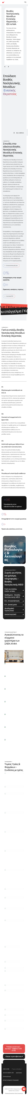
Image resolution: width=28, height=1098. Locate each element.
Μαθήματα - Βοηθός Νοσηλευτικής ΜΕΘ (12, 596)
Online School (7, 1076)
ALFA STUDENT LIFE (8, 1073)
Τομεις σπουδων (16, 1069)
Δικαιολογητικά (10, 614)
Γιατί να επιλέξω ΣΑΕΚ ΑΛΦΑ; (10, 590)
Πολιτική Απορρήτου (10, 1093)
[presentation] (5, 66)
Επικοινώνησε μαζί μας (12, 265)
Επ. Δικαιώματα (10, 605)
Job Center (19, 1073)
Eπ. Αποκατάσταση (11, 601)
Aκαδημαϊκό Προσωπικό (9, 609)
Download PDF (9, 296)
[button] (14, 590)
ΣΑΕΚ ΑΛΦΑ (6, 1069)
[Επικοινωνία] (24, 1089)
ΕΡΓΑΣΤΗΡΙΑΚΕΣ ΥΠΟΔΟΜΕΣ (11, 1080)
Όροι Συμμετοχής (19, 1093)
